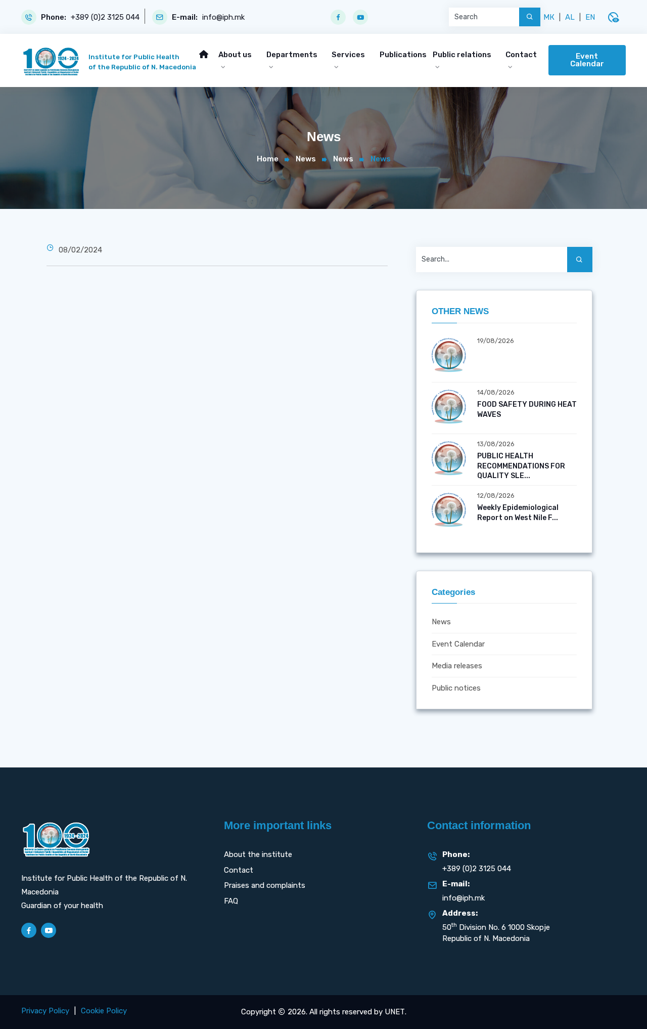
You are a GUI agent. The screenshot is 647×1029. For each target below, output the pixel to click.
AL (570, 17)
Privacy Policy (45, 1010)
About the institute (258, 854)
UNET (395, 1011)
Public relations (462, 54)
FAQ (231, 901)
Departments (291, 54)
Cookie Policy (104, 1010)
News (306, 158)
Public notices (456, 688)
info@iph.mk (223, 17)
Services (348, 54)
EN (590, 17)
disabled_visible (613, 17)
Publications (403, 54)
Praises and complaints (264, 885)
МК (548, 17)
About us (235, 54)
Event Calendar (587, 60)
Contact (521, 54)
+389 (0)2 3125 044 (105, 17)
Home (268, 158)
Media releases (457, 665)
